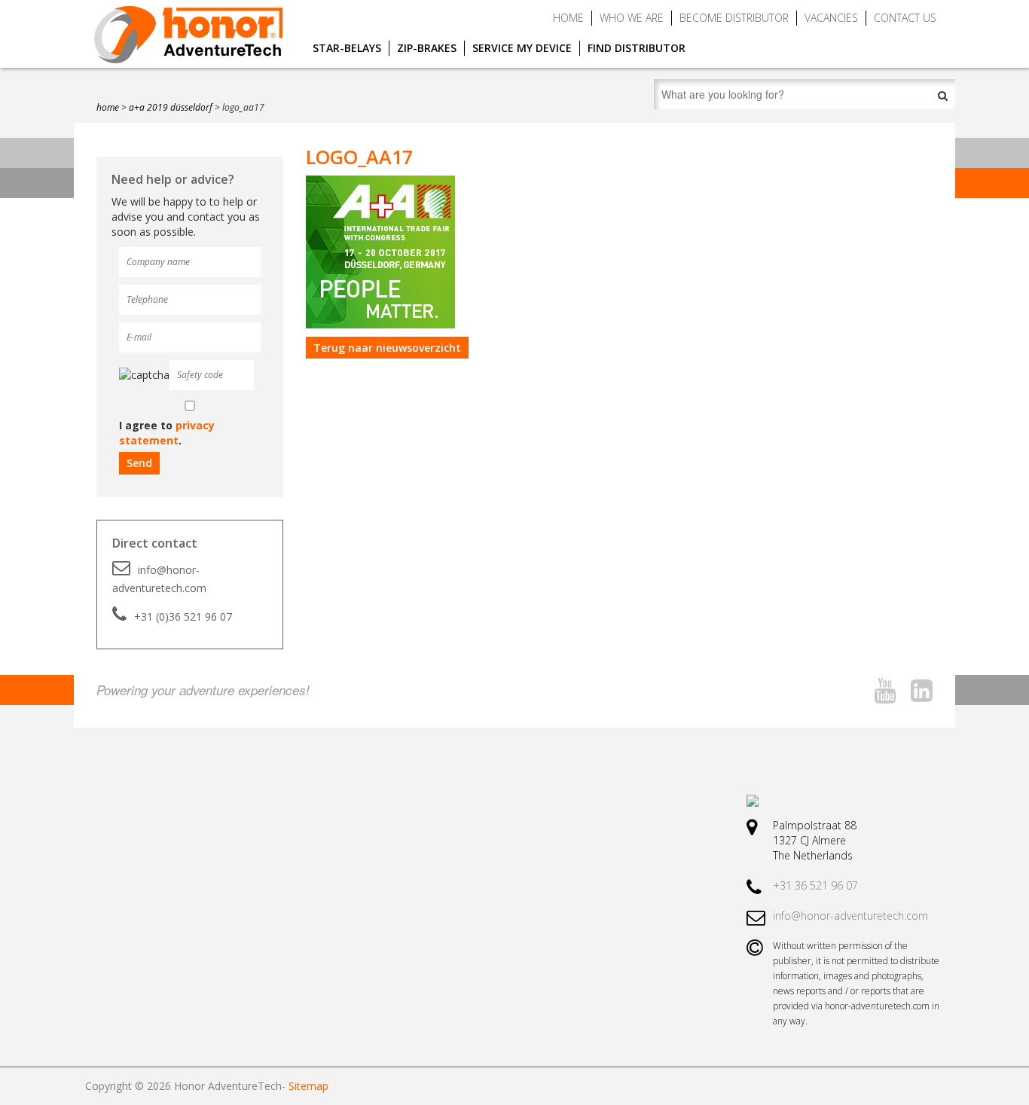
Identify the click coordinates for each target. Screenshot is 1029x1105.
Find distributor (636, 48)
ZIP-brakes (426, 48)
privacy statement (167, 432)
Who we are (632, 18)
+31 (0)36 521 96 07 (183, 616)
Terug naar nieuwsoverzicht (387, 347)
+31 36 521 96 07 (815, 885)
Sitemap (308, 1086)
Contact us (905, 18)
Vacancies (831, 18)
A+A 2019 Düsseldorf (170, 107)
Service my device (522, 48)
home (107, 107)
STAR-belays (347, 48)
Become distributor (734, 18)
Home (568, 18)
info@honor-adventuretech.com (159, 579)
